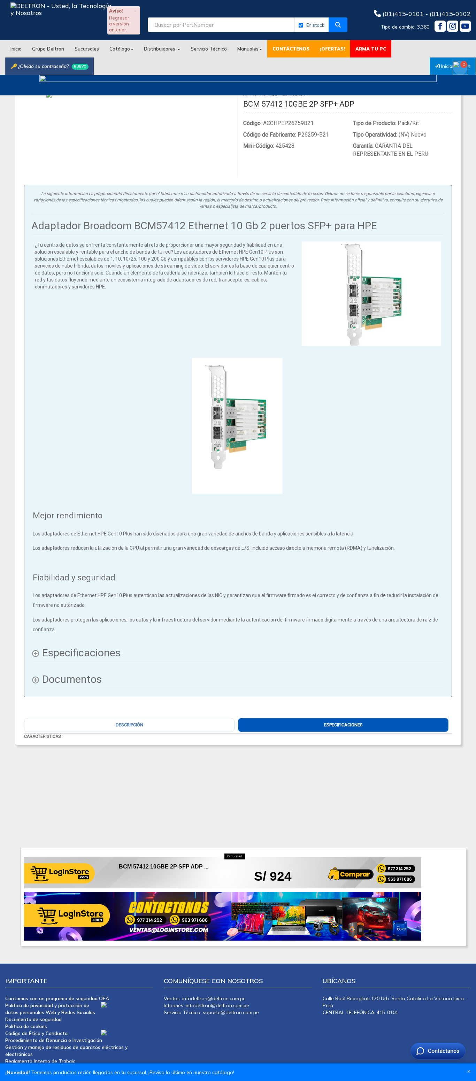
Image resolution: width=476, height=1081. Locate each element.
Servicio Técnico (209, 49)
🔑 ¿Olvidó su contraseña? (48, 66)
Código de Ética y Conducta (36, 1033)
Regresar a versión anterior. (119, 23)
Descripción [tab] (129, 724)
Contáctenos (290, 49)
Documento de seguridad (33, 1019)
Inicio (16, 49)
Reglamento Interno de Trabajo (40, 1061)
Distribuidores (160, 49)
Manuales (248, 49)
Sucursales (87, 49)
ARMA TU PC (370, 49)
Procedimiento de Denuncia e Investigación (53, 1040)
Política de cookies (26, 1026)
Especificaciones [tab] (343, 724)
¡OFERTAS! (332, 49)
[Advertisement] (229, 794)
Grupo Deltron (48, 49)
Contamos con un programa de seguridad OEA (57, 998)
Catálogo (119, 49)
